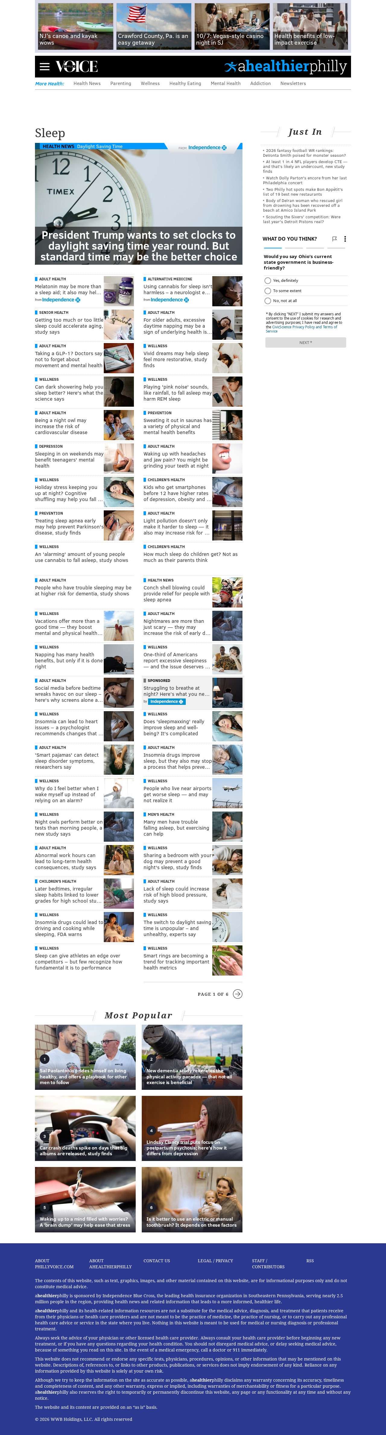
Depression (51, 446)
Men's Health (161, 814)
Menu (44, 66)
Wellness (150, 83)
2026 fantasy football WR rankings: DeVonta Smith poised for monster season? (304, 152)
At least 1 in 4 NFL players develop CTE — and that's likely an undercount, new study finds (305, 166)
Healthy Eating (185, 83)
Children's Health (166, 479)
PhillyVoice (76, 66)
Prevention (160, 412)
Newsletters (293, 83)
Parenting (120, 83)
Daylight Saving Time (99, 146)
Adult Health (52, 279)
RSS (310, 1260)
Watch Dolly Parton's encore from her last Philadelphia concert (305, 180)
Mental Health (226, 83)
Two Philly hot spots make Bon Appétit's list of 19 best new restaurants (303, 191)
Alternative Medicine (170, 279)
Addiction (260, 83)
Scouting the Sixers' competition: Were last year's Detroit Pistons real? (301, 219)
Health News (87, 83)
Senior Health (53, 312)
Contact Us (157, 1260)
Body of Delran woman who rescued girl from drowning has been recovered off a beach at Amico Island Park (303, 205)
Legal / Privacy (215, 1260)
